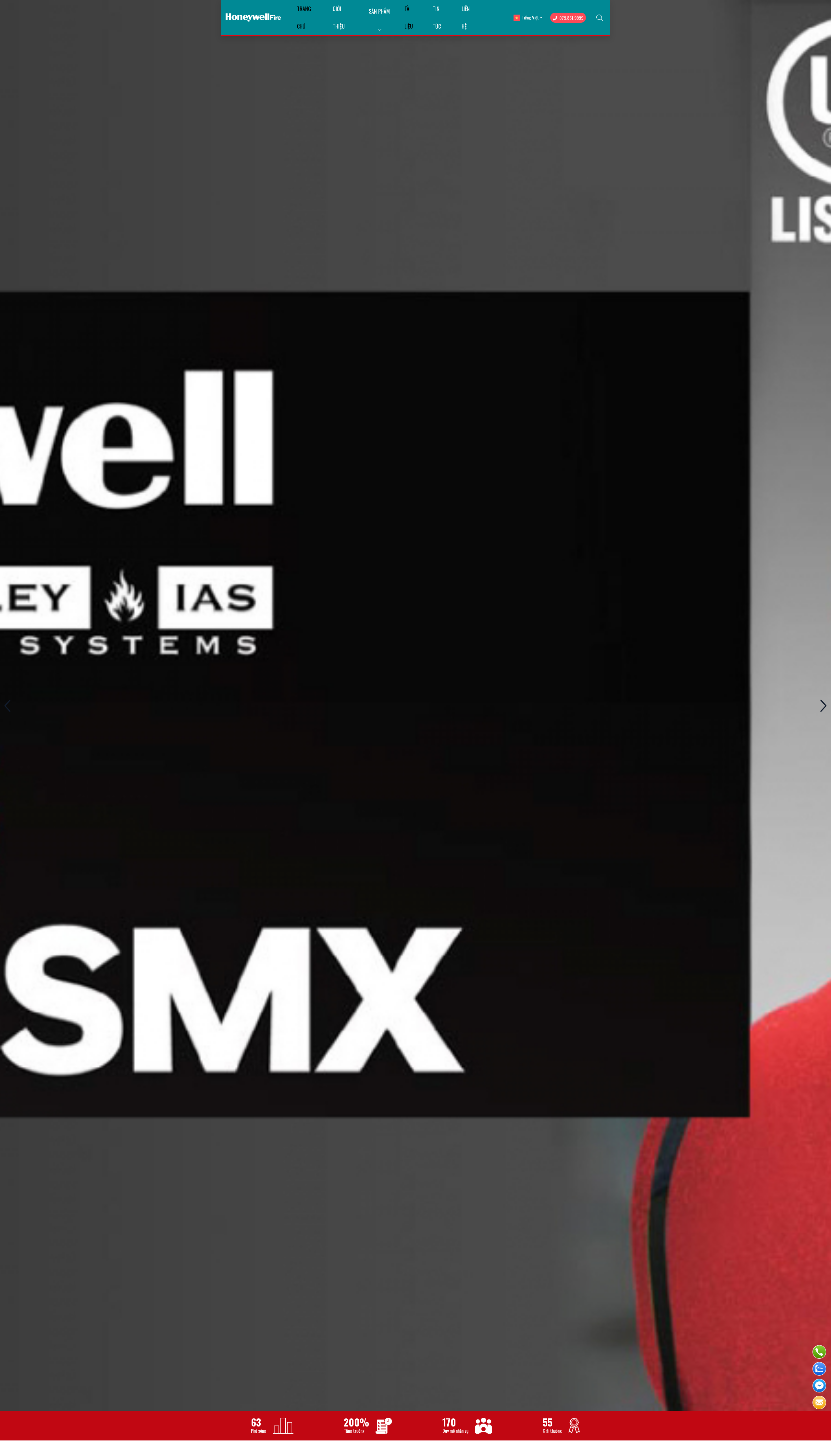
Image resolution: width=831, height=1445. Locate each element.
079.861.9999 (571, 17)
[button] (823, 705)
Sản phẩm (379, 11)
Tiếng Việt (530, 17)
